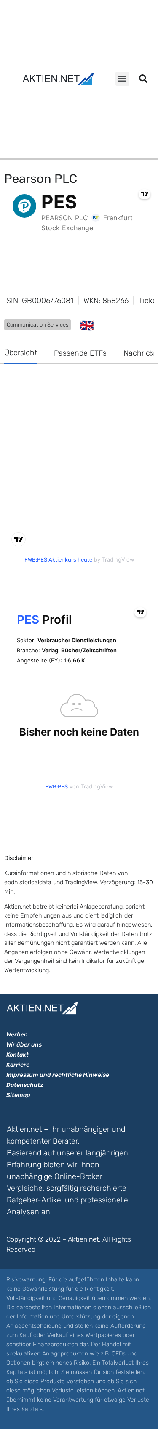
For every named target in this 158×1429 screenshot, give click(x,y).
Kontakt (17, 1054)
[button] (122, 79)
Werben (17, 1034)
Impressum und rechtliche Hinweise (57, 1074)
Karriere (17, 1064)
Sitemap (18, 1095)
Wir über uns (24, 1044)
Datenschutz (24, 1085)
